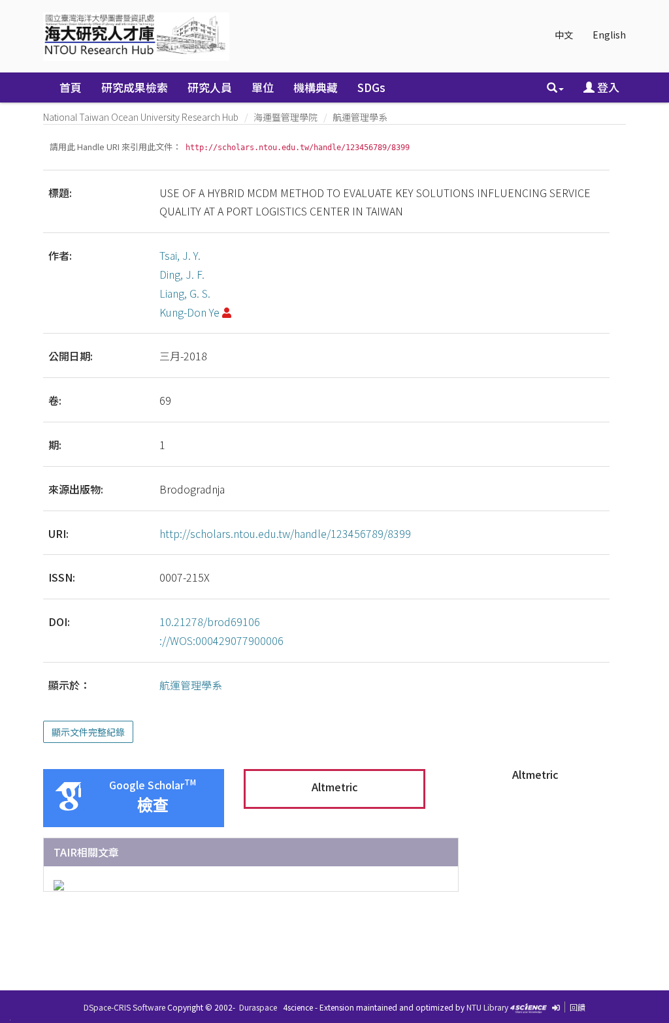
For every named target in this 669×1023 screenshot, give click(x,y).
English (609, 34)
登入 (607, 87)
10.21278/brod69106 (209, 621)
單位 (263, 87)
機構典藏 (315, 87)
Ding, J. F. (181, 274)
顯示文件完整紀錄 (88, 731)
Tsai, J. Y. (180, 255)
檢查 (153, 805)
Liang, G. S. (184, 293)
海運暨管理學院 (285, 116)
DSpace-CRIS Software (124, 1007)
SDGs (371, 87)
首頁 (70, 87)
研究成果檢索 (134, 87)
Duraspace (258, 1007)
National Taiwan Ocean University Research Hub (140, 116)
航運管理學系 (360, 116)
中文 (564, 34)
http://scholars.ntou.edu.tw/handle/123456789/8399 (285, 533)
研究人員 (210, 87)
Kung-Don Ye (189, 312)
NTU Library (487, 1007)
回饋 (577, 1007)
